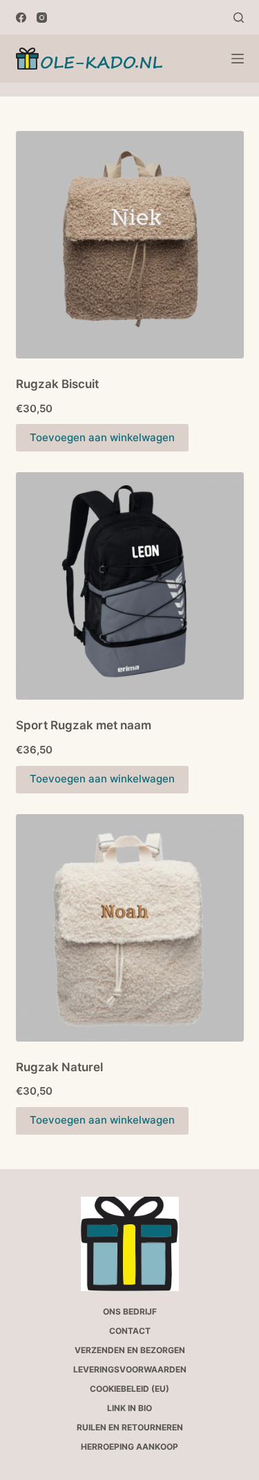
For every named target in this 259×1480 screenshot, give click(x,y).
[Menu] (237, 58)
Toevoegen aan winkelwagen (102, 437)
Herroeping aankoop (129, 1446)
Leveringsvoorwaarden (129, 1369)
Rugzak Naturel (59, 1067)
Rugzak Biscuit (57, 384)
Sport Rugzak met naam (83, 725)
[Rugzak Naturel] (130, 928)
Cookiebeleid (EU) (129, 1388)
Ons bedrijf (130, 1311)
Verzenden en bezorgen (130, 1350)
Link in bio (129, 1408)
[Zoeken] (238, 17)
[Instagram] (42, 17)
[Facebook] (21, 17)
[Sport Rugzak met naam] (130, 586)
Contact (130, 1331)
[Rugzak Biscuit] (130, 244)
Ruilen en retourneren (130, 1427)
